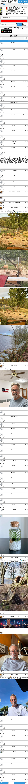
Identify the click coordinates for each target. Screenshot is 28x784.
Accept (20, 1)
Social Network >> (20, 28)
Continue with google (7, 17)
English (23, 3)
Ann (3, 509)
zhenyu (3, 460)
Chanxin (18, 202)
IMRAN (3, 141)
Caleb (3, 186)
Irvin (3, 181)
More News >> (13, 15)
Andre (3, 751)
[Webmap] (25, 23)
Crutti (3, 191)
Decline (25, 1)
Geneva (3, 175)
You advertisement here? (14, 47)
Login (15, 3)
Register (18, 3)
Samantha (18, 191)
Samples (3, 152)
